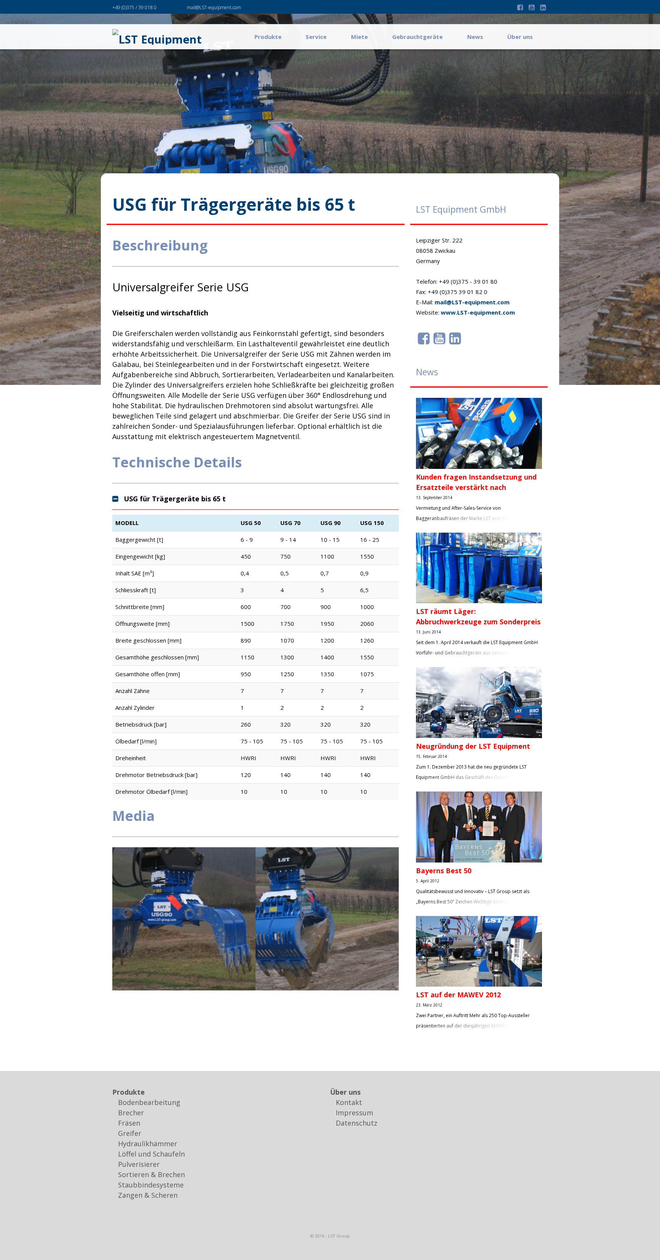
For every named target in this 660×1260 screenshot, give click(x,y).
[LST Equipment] (157, 36)
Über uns (520, 36)
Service (316, 36)
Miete (359, 36)
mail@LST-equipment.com (214, 7)
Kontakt (349, 1102)
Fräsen (129, 1123)
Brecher (131, 1112)
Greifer (129, 1133)
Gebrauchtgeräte (417, 36)
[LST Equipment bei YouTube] (439, 338)
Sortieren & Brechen (151, 1174)
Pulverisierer (139, 1164)
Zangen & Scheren (148, 1195)
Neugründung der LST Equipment (473, 746)
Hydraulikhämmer (147, 1143)
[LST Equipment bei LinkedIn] (455, 338)
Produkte (267, 36)
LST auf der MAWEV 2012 (458, 994)
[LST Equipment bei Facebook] (424, 338)
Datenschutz (356, 1123)
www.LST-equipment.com (478, 312)
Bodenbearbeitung (149, 1102)
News (475, 36)
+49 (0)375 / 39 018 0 (134, 7)
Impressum (354, 1112)
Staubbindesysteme (151, 1184)
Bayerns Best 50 (443, 870)
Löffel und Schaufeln (151, 1153)
